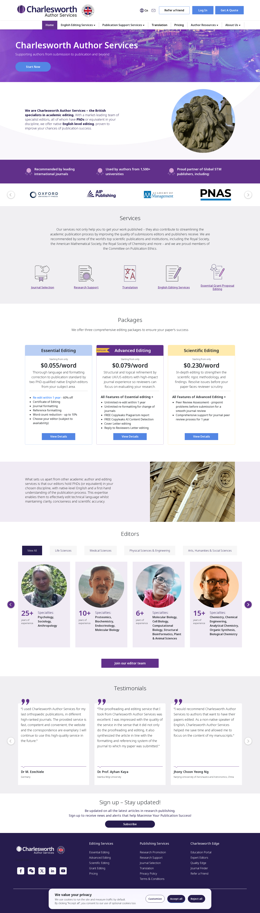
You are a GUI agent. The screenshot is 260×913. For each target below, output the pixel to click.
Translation (159, 25)
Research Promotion (153, 852)
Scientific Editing (99, 863)
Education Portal (200, 852)
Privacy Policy (148, 873)
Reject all (196, 898)
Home (50, 25)
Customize (155, 898)
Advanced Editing (100, 858)
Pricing (179, 25)
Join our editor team (130, 663)
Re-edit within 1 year (47, 397)
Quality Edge (198, 863)
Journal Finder (199, 868)
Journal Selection (150, 863)
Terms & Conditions (152, 879)
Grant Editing (97, 868)
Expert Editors (199, 858)
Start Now (33, 67)
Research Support (151, 858)
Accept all (176, 898)
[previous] (11, 194)
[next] (248, 194)
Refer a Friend (174, 10)
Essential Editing (99, 852)
